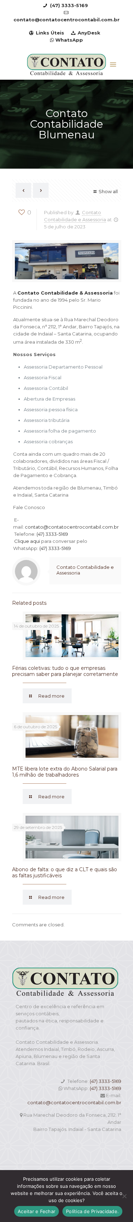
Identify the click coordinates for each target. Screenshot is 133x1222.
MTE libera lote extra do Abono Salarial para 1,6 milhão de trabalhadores (64, 772)
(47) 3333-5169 (52, 534)
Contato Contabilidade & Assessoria (65, 293)
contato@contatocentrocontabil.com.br (72, 527)
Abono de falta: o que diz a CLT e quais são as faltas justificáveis (64, 872)
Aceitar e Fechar (36, 1211)
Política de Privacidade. (92, 1211)
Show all (108, 191)
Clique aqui (27, 541)
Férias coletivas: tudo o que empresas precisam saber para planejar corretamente (65, 671)
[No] (124, 1196)
